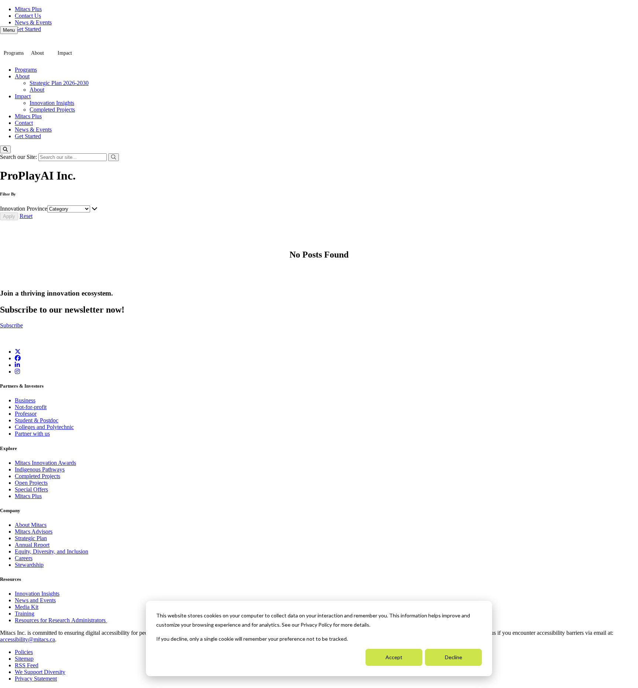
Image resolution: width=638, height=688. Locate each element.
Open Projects (31, 483)
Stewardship (29, 565)
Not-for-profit (31, 407)
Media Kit (26, 607)
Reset (26, 216)
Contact (24, 123)
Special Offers (31, 489)
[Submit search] (113, 157)
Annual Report (32, 545)
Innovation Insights (52, 103)
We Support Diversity (40, 672)
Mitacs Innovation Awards (45, 463)
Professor (26, 414)
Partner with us (32, 433)
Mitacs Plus (28, 9)
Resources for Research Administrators (61, 620)
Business (25, 400)
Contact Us (28, 16)
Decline (453, 657)
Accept (393, 657)
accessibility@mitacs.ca (27, 639)
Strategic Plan (31, 538)
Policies (24, 652)
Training (24, 613)
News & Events (33, 22)
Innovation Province (23, 208)
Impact (65, 53)
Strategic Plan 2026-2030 (59, 83)
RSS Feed (26, 665)
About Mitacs (31, 525)
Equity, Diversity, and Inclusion (51, 551)
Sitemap (24, 658)
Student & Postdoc (36, 420)
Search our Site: (19, 157)
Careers (23, 558)
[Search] (5, 149)
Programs (14, 53)
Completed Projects (52, 109)
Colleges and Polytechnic (44, 427)
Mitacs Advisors (33, 531)
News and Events (35, 600)
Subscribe (11, 325)
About (37, 53)
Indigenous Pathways (40, 469)
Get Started (28, 29)
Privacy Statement (36, 678)
